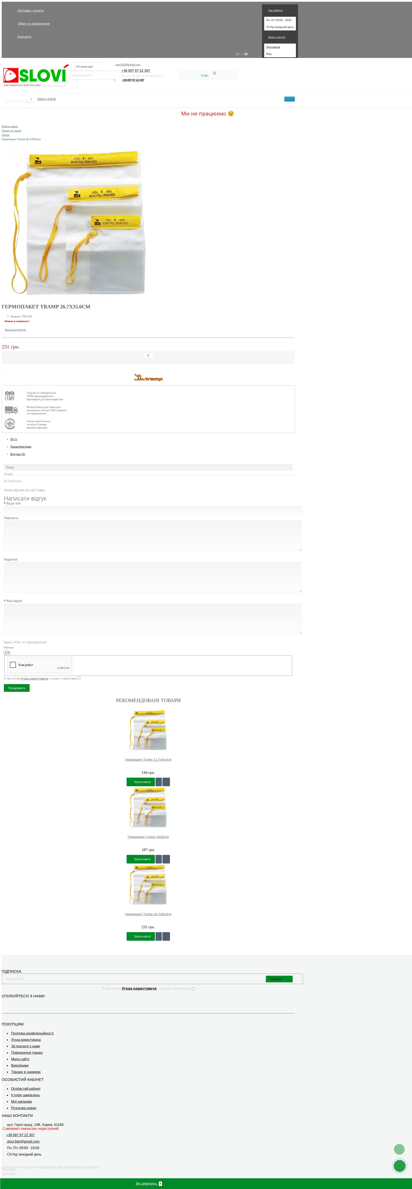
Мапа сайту (20, 1059)
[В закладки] (2, 369)
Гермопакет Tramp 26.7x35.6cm (148, 914)
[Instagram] (10, 1002)
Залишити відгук (15, 330)
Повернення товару (27, 1052)
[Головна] (3, 122)
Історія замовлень (25, 1095)
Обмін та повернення (34, 23)
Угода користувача (26, 1040)
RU (237, 54)
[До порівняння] (166, 782)
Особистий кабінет (26, 1089)
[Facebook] (4, 1002)
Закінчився (142, 782)
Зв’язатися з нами (25, 1046)
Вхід (268, 54)
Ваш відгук (14, 601)
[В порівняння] (6, 369)
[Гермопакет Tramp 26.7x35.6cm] (148, 224)
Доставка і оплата (30, 10)
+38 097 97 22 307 (133, 80)
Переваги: (11, 518)
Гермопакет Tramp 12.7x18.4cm (148, 759)
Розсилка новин (23, 1108)
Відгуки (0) (17, 454)
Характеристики (20, 446)
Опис (13, 439)
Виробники (20, 1065)
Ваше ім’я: (13, 503)
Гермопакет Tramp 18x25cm (148, 837)
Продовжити (16, 688)
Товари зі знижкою (26, 1072)
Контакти (24, 37)
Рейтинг (9, 647)
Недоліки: (11, 559)
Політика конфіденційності (32, 1033)
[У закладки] (159, 782)
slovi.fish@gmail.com (128, 64)
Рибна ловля (46, 99)
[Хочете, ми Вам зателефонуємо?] (400, 1166)
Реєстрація (273, 47)
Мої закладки (21, 1101)
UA (246, 54)
